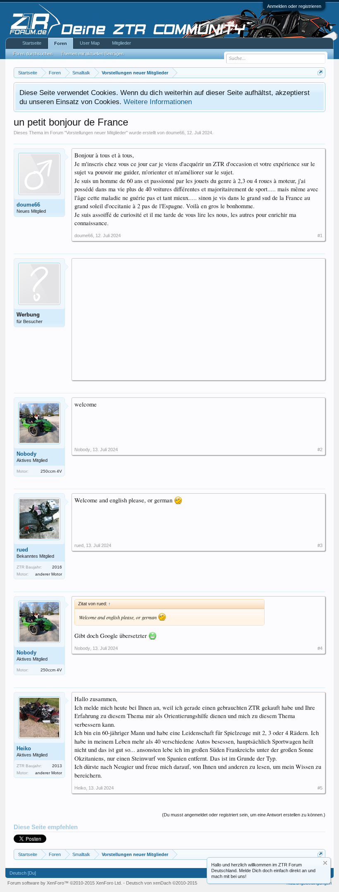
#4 (320, 648)
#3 (320, 545)
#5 (320, 787)
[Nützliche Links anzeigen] (320, 72)
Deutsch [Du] (23, 873)
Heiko (24, 748)
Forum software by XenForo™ (64, 882)
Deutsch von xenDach (161, 882)
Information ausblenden (325, 863)
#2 (320, 449)
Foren (60, 43)
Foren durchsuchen (33, 53)
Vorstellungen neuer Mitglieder (96, 132)
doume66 (175, 132)
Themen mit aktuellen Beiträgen (92, 53)
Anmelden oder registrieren (294, 6)
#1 (320, 235)
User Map (90, 42)
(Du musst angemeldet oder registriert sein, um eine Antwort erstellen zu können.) (243, 814)
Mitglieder (121, 42)
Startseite (31, 42)
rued (22, 550)
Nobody (26, 454)
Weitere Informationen (158, 102)
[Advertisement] (198, 319)
